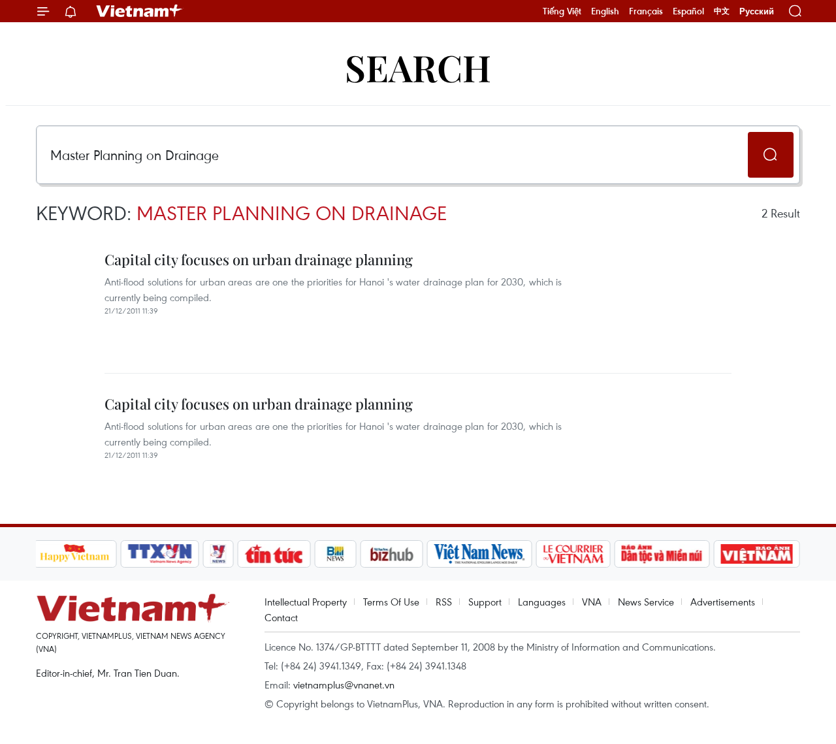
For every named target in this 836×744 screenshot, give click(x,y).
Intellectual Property (306, 601)
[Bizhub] (392, 554)
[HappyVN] (75, 554)
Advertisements (722, 601)
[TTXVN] (159, 554)
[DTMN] (662, 554)
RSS (444, 601)
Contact (281, 617)
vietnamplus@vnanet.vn (343, 684)
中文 (722, 11)
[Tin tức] (273, 554)
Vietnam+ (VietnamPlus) (140, 11)
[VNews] (217, 554)
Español (688, 11)
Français (646, 11)
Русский (756, 11)
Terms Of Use (391, 601)
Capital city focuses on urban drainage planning (258, 259)
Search (418, 66)
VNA (592, 601)
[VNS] (479, 554)
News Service (646, 601)
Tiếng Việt (562, 11)
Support (485, 601)
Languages (542, 601)
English (605, 11)
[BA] (757, 554)
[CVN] (573, 554)
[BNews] (335, 554)
